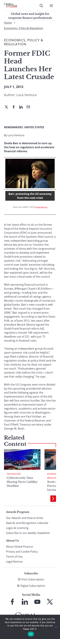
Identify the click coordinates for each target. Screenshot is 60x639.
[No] (56, 627)
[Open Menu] (51, 6)
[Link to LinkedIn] (25, 602)
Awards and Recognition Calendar (27, 523)
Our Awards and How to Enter (25, 518)
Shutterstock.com (41, 207)
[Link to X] (50, 602)
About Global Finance (19, 546)
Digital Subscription (32, 586)
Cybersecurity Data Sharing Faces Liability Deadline (22, 481)
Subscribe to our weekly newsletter (28, 533)
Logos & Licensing (17, 528)
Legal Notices (14, 561)
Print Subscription (32, 579)
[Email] (29, 107)
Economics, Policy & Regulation (23, 28)
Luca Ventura (26, 95)
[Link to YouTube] (37, 602)
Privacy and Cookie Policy (22, 551)
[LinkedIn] (22, 107)
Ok (30, 634)
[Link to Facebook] (12, 602)
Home (8, 22)
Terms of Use (14, 556)
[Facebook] (15, 107)
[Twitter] (7, 107)
